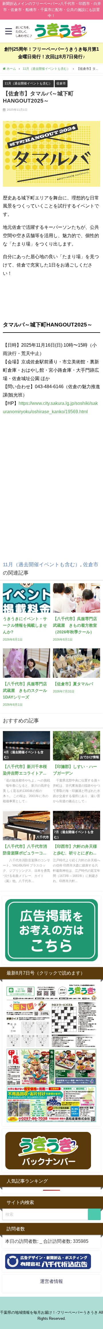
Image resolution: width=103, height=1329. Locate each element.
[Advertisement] (51, 497)
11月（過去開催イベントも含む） (28, 83)
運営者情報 (51, 1281)
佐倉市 (61, 83)
